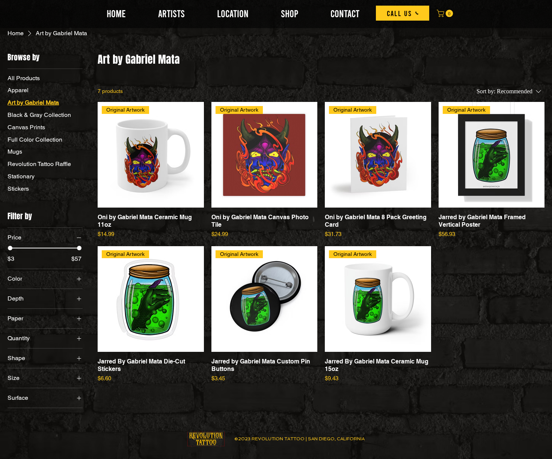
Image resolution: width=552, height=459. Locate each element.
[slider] (10, 248)
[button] (446, 13)
